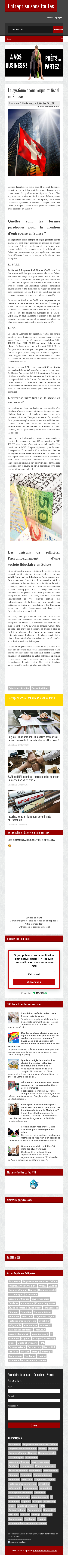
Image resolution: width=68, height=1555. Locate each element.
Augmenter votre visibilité (23, 1285)
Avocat (42, 1285)
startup (36, 1351)
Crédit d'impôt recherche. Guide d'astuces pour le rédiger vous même (38, 1129)
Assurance (14, 1281)
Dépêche (13, 1303)
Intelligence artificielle (21, 1329)
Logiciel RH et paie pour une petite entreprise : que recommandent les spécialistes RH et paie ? (33, 738)
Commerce (31, 1294)
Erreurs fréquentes (45, 1303)
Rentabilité (49, 1347)
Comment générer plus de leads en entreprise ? (34, 920)
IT (51, 1334)
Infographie (15, 1325)
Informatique (30, 1325)
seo (16, 1351)
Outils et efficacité (27, 1343)
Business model (47, 1290)
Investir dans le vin (19, 1334)
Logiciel (25, 1338)
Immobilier (44, 1321)
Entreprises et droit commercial (34, 927)
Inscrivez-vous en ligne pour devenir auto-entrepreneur (30, 818)
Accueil (50, 17)
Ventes (42, 1360)
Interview (40, 1329)
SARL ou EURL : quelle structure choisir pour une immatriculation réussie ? (33, 778)
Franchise (14, 1316)
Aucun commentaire (48, 106)
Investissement (40, 1334)
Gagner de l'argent (45, 1316)
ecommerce (27, 1303)
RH (10, 1351)
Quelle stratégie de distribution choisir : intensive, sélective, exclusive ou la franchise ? (38, 1063)
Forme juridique (40, 688)
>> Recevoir (34, 982)
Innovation (45, 1325)
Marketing (49, 1338)
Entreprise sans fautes (31, 6)
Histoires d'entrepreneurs (22, 1321)
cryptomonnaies (40, 1299)
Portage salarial (17, 1347)
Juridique (14, 1338)
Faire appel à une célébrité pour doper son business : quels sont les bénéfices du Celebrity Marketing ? (40, 1107)
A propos (58, 17)
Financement (51, 1307)
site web (25, 1351)
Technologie (15, 1356)
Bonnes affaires (17, 1290)
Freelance (27, 1316)
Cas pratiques (16, 1294)
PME (42, 1343)
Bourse (32, 1290)
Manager (37, 1338)
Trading (41, 1356)
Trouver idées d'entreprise (23, 1360)
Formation (26, 1312)
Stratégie (47, 1351)
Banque (53, 1285)
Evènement (35, 1307)
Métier (12, 1343)
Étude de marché (18, 1307)
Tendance (30, 1356)
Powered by (26, 993)
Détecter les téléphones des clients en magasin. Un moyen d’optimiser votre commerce (40, 1085)
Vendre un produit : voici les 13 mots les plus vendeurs (38, 1147)
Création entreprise (19, 688)
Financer (13, 1312)
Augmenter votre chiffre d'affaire (40, 1281)
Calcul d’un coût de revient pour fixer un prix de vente (38, 1014)
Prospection (34, 1347)
